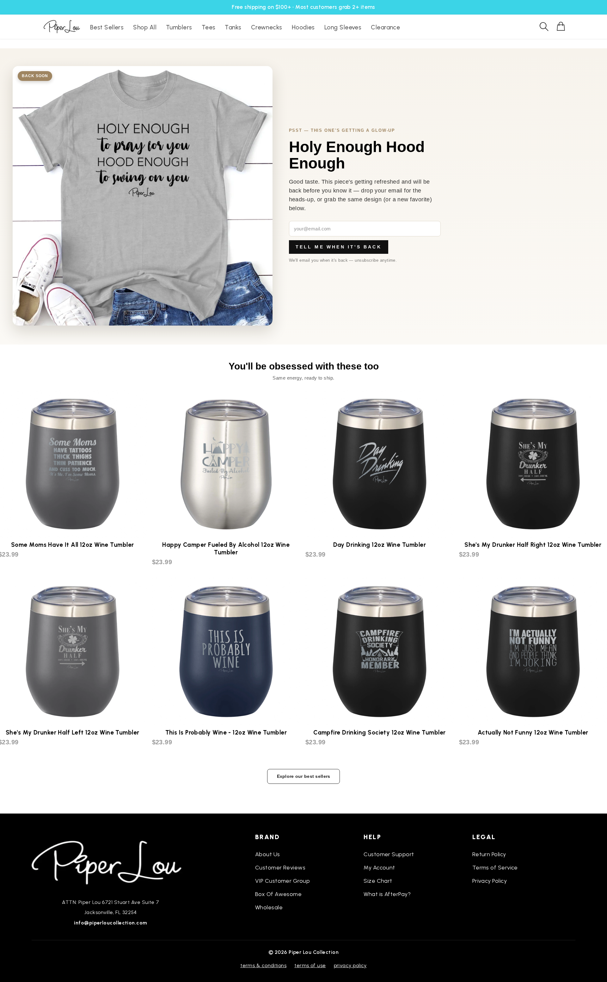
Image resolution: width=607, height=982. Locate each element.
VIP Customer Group (282, 880)
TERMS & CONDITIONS (263, 965)
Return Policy (489, 854)
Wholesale (269, 907)
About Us (267, 854)
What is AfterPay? (387, 894)
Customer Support (389, 854)
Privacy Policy (489, 880)
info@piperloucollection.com (110, 923)
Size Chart (378, 880)
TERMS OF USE (310, 965)
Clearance (385, 27)
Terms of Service (495, 867)
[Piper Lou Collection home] (111, 862)
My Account (379, 867)
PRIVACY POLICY (350, 965)
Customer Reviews (280, 867)
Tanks (233, 27)
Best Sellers (107, 27)
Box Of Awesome (278, 894)
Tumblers (179, 27)
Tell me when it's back (339, 246)
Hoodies (303, 27)
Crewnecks (266, 27)
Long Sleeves (342, 27)
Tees (209, 27)
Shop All (144, 27)
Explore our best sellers (303, 776)
